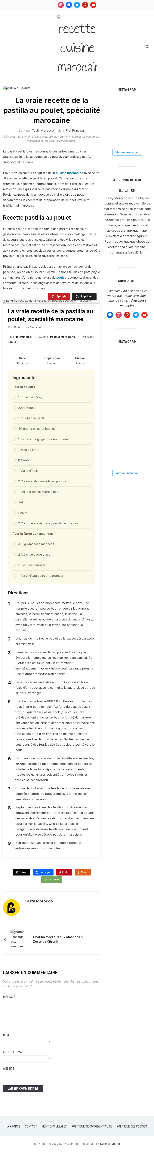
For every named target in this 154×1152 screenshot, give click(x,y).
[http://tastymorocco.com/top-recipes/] (111, 104)
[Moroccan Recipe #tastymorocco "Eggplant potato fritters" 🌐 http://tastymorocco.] (143, 104)
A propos (13, 1126)
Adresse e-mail (13, 1052)
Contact (31, 1126)
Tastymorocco (110, 1144)
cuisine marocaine (69, 173)
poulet (61, 277)
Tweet (23, 872)
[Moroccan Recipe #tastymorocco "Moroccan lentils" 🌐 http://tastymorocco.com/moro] (143, 120)
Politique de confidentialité (91, 1126)
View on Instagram (127, 152)
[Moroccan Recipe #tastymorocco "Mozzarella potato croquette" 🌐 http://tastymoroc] (111, 120)
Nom (6, 1035)
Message (9, 997)
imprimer (53, 879)
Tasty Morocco (43, 130)
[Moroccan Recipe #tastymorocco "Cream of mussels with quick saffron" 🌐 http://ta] (111, 137)
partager (45, 872)
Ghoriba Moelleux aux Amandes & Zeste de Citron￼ (58, 939)
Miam (84, 872)
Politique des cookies (131, 1126)
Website (8, 1068)
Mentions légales (54, 1126)
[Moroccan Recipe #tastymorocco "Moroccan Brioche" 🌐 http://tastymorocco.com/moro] (127, 120)
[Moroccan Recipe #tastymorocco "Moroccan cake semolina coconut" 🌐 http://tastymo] (143, 137)
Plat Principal (75, 130)
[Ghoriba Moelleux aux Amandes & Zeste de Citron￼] (20, 939)
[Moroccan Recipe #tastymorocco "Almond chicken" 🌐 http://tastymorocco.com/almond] (127, 137)
